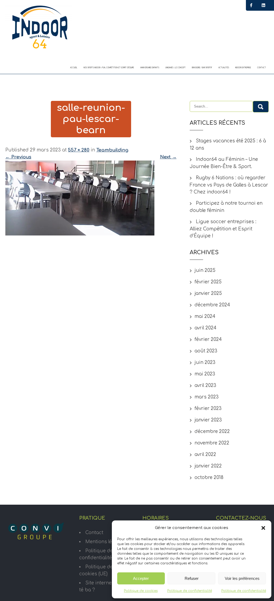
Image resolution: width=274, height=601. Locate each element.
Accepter (141, 578)
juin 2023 (205, 362)
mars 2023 (207, 397)
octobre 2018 (209, 477)
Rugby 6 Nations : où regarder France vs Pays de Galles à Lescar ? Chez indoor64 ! (229, 185)
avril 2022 (205, 454)
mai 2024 (205, 316)
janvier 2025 (208, 293)
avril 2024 (205, 327)
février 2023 (208, 408)
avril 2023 (205, 385)
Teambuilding (112, 150)
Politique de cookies (141, 591)
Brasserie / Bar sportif (202, 68)
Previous (18, 156)
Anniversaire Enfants (149, 68)
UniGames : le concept (175, 68)
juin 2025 (205, 270)
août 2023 (206, 350)
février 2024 (208, 339)
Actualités (223, 68)
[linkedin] (263, 5)
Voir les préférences (242, 578)
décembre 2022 (212, 431)
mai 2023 (205, 373)
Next (168, 156)
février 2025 (208, 281)
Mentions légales (104, 541)
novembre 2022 (212, 443)
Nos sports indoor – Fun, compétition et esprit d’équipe (108, 68)
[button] (263, 528)
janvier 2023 (208, 420)
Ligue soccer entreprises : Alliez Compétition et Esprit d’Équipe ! (223, 228)
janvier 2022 (208, 466)
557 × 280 (78, 150)
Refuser (192, 578)
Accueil (73, 68)
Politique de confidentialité (189, 591)
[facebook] (251, 5)
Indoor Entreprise (243, 68)
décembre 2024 (212, 304)
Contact (261, 68)
